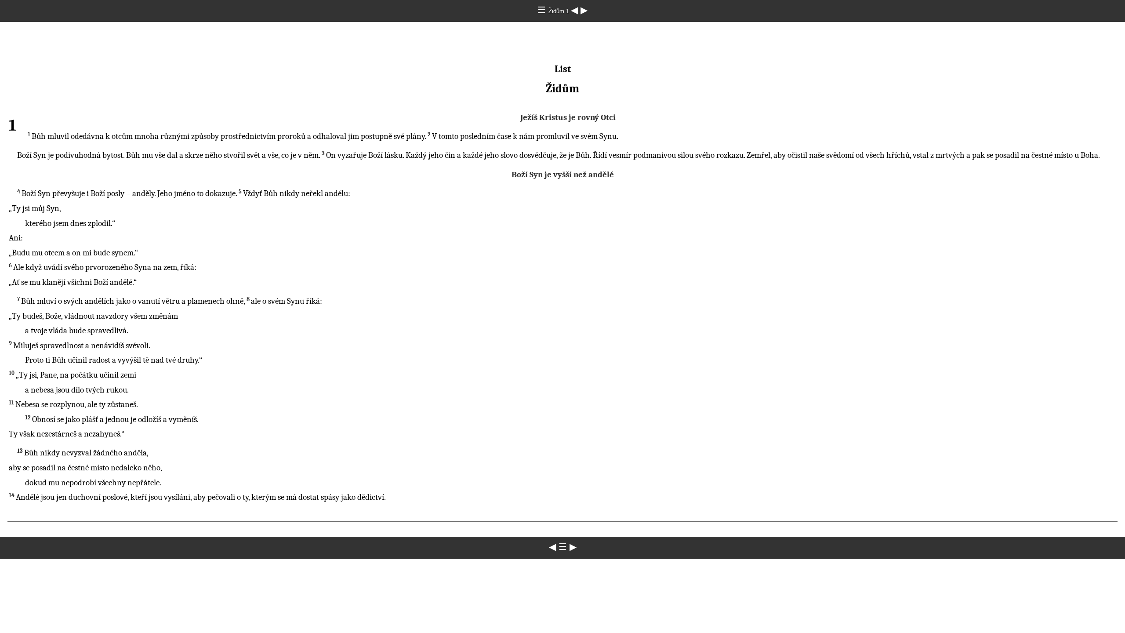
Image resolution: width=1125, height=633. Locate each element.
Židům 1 (559, 11)
